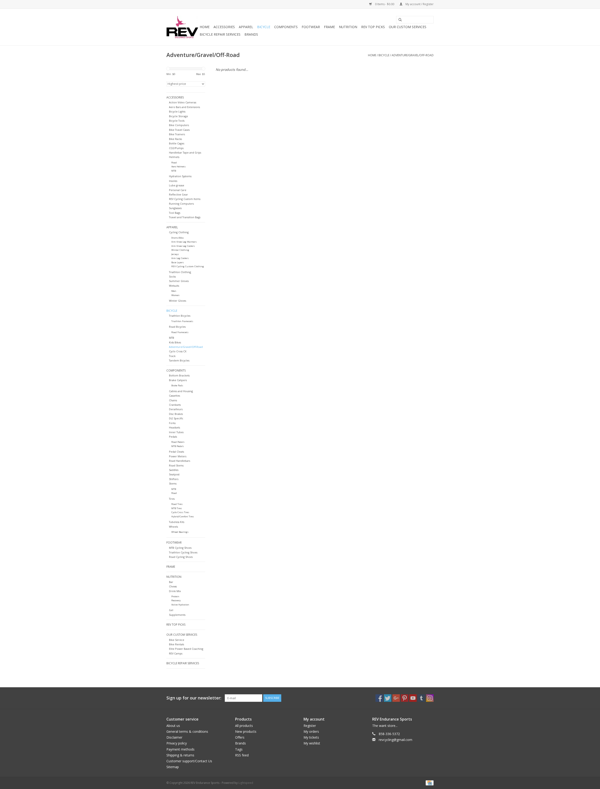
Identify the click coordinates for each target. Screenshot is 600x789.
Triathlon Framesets (182, 321)
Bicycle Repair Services (220, 34)
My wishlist (312, 743)
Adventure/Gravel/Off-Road (413, 55)
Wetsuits (174, 285)
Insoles (173, 181)
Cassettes (174, 395)
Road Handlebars (179, 460)
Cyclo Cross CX (177, 351)
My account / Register (419, 4)
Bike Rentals (176, 644)
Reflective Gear (178, 194)
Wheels (173, 526)
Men (173, 291)
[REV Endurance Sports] (182, 27)
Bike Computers (179, 125)
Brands (251, 34)
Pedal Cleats (176, 451)
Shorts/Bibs (177, 237)
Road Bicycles (177, 326)
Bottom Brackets (179, 375)
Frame (329, 27)
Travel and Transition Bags (184, 217)
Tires (172, 498)
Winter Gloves (177, 300)
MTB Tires (176, 508)
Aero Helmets (178, 166)
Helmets (174, 157)
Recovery (176, 600)
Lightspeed (245, 783)
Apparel (246, 27)
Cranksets (175, 404)
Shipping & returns (180, 755)
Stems (172, 483)
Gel (171, 610)
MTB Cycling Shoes (180, 547)
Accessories (224, 27)
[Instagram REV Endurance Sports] (430, 698)
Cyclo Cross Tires (180, 512)
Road (174, 162)
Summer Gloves (179, 281)
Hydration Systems (180, 176)
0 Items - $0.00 (384, 4)
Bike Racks (175, 139)
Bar (171, 582)
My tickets (311, 737)
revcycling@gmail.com (395, 739)
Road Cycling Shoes (181, 557)
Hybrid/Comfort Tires (182, 516)
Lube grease (176, 185)
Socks (172, 276)
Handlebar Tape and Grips (185, 152)
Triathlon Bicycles (179, 315)
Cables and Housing (181, 391)
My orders (311, 731)
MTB (173, 170)
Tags (239, 749)
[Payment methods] (429, 783)
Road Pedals (177, 441)
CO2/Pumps (176, 148)
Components (286, 27)
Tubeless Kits (176, 522)
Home (205, 27)
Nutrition (348, 27)
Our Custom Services (407, 27)
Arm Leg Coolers (180, 258)
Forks (172, 423)
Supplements (177, 614)
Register (310, 725)
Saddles (173, 470)
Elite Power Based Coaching (186, 648)
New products (245, 731)
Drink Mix (175, 591)
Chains (173, 400)
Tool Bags (174, 212)
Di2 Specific (176, 418)
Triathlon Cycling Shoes (183, 552)
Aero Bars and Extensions (184, 107)
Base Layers (177, 262)
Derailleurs (176, 409)
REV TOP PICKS (373, 27)
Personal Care (177, 190)
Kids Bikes (175, 342)
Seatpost (174, 474)
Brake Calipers (178, 380)
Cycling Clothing (179, 232)
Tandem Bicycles (179, 360)
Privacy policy (176, 743)
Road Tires (177, 504)
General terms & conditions (187, 731)
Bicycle (263, 27)
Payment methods (180, 749)
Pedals (173, 436)
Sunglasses (175, 208)
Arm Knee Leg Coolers (183, 246)
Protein (175, 596)
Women (175, 295)
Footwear (311, 27)
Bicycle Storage (178, 116)
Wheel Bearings (179, 532)
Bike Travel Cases (179, 130)
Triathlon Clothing (180, 272)
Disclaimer (174, 737)
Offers (239, 737)
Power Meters (177, 456)
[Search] (398, 20)
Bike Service (176, 640)
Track (172, 356)
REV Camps (175, 653)
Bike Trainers (177, 134)
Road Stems (176, 465)
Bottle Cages (176, 143)
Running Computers (181, 203)
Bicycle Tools (176, 120)
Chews (173, 586)
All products (244, 725)
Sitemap (172, 767)
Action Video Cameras (182, 102)
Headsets (174, 427)
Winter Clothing (180, 250)
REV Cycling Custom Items (184, 199)
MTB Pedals (177, 446)
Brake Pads (177, 385)
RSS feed (242, 755)
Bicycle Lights (177, 111)
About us (173, 725)
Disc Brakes (176, 414)
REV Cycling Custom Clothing (187, 266)
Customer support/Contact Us (189, 761)
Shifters (173, 479)
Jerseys (175, 254)
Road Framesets (179, 332)
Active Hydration (180, 604)
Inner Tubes (176, 432)
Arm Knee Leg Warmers (184, 241)
